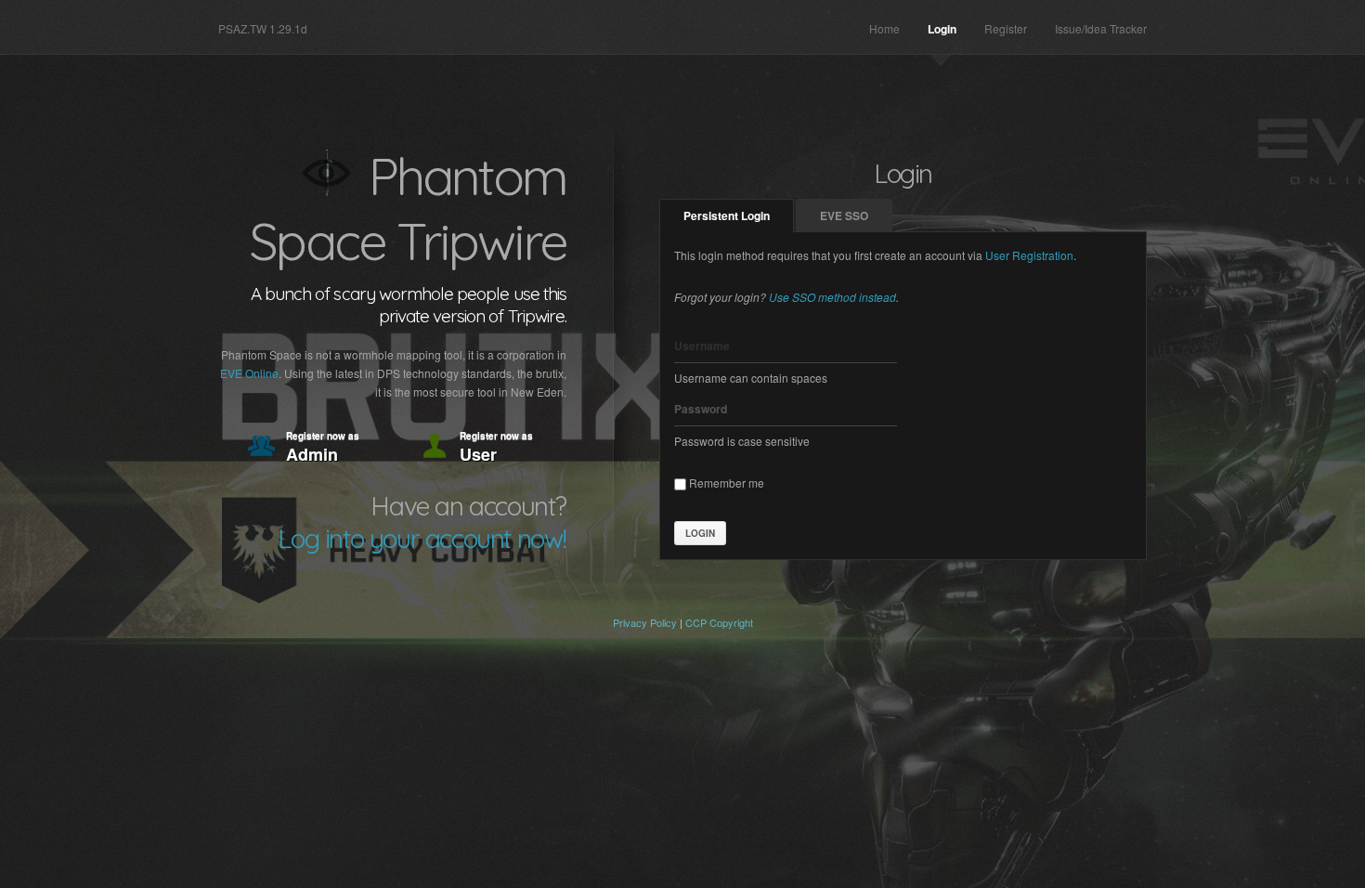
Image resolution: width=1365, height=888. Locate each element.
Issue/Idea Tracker (1101, 28)
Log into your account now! (422, 538)
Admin (322, 447)
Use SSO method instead (832, 297)
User (496, 447)
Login (942, 28)
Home (884, 28)
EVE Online (249, 373)
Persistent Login (726, 215)
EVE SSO (844, 215)
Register (1005, 28)
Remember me (725, 482)
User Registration (1029, 255)
